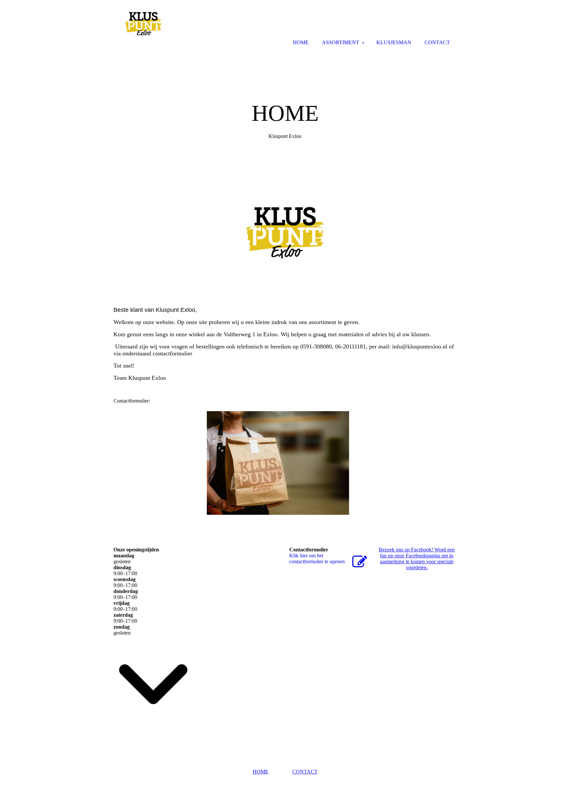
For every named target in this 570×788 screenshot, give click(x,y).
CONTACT (305, 771)
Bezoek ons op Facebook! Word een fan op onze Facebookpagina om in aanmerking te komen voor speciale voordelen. (417, 558)
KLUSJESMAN (393, 42)
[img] (143, 24)
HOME (261, 771)
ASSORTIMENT (340, 42)
